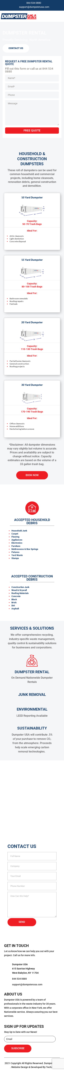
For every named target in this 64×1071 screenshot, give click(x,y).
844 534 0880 (33, 3)
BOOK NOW (32, 475)
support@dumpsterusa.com (34, 7)
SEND (22, 921)
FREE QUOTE (32, 130)
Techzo (50, 1067)
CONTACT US (16, 48)
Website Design (19, 1067)
